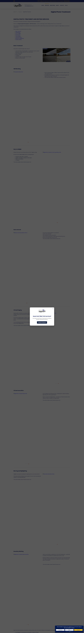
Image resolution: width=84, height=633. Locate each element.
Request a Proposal (42, 322)
